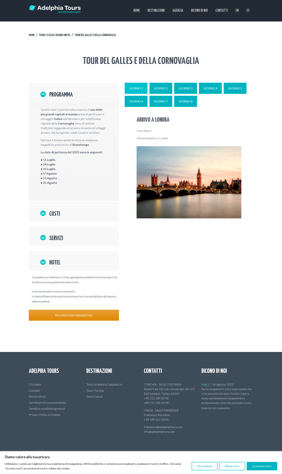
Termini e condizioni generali (47, 408)
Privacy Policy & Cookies (45, 414)
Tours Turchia (95, 390)
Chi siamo (35, 384)
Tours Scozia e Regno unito (54, 35)
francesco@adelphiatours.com (163, 427)
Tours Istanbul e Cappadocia (104, 384)
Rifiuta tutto (232, 466)
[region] (141, 462)
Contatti (34, 390)
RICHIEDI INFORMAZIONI (74, 315)
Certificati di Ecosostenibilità (47, 402)
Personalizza (204, 466)
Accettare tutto (262, 466)
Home (32, 35)
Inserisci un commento (215, 408)
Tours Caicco (94, 396)
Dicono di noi (37, 396)
